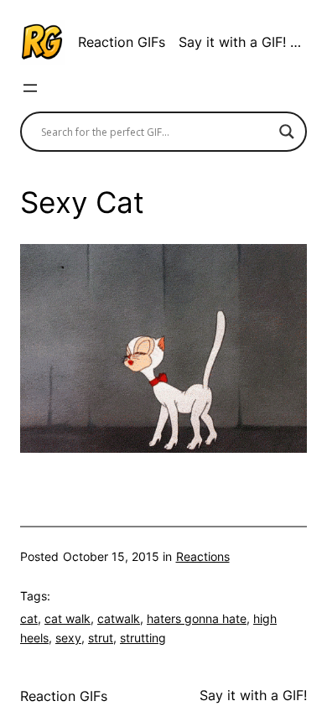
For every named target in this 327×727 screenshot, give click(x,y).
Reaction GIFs (121, 42)
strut (100, 638)
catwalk (118, 618)
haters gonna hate (197, 618)
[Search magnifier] (286, 131)
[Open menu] (30, 88)
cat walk (67, 618)
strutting (143, 638)
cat (29, 618)
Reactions (203, 556)
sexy (68, 638)
